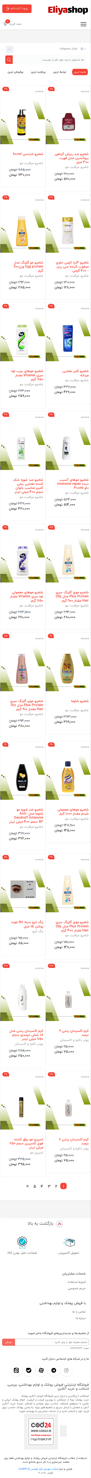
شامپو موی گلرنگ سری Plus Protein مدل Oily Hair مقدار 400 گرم (72, 926)
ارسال (9, 1342)
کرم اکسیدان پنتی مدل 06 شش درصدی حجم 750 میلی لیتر (26, 1035)
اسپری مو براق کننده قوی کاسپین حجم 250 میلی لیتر (26, 1143)
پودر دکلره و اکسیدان (74, 1040)
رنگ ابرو (37, 931)
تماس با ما (79, 1311)
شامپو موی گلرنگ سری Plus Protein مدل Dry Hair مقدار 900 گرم (26, 705)
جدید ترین (80, 71)
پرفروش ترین (15, 71)
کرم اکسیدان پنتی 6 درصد (74, 1141)
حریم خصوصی (77, 1288)
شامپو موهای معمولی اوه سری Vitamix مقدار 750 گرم (26, 596)
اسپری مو (36, 1152)
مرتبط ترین (59, 71)
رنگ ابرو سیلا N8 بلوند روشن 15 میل (27, 924)
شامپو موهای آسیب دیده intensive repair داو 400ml (73, 484)
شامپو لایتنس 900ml (28, 154)
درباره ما (81, 1318)
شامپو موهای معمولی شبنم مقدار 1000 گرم (73, 812)
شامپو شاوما (80, 701)
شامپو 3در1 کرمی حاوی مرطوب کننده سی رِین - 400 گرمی (72, 267)
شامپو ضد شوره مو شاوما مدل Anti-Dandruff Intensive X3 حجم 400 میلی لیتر (26, 816)
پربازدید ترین (38, 71)
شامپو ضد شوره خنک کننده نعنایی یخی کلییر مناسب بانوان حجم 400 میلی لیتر (28, 486)
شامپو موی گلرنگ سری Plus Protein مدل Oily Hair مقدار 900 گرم (72, 596)
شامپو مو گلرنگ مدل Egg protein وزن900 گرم (28, 267)
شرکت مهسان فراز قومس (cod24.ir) (38, 1469)
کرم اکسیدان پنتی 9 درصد (74, 1033)
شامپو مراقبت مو (77, 167)
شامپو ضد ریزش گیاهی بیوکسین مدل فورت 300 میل (72, 158)
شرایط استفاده (77, 1282)
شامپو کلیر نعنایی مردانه (75, 373)
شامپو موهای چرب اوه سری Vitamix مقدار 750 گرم (27, 375)
